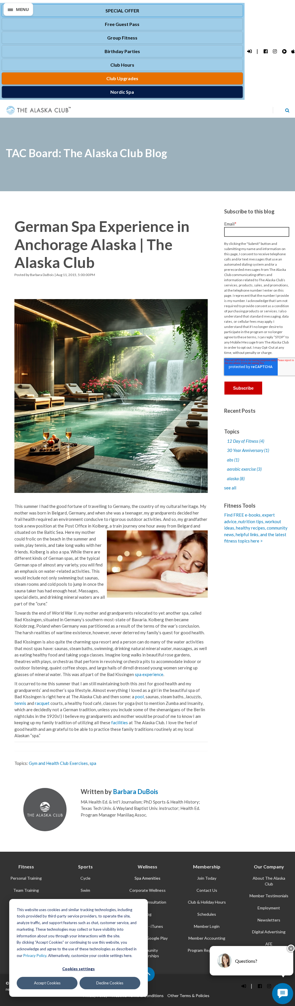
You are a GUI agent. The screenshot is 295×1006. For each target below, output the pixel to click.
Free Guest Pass (122, 24)
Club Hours (122, 64)
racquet (42, 703)
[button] (18, 9)
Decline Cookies (109, 983)
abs (233, 459)
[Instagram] (275, 51)
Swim (85, 890)
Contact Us (206, 890)
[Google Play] (284, 51)
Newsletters (269, 919)
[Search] (287, 110)
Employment (269, 907)
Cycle (85, 878)
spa (93, 763)
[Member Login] (249, 51)
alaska (236, 478)
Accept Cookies (47, 983)
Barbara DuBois (42, 275)
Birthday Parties (122, 51)
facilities (119, 722)
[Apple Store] (293, 51)
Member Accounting (206, 938)
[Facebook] (265, 51)
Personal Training (26, 878)
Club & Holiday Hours (207, 902)
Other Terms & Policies (188, 995)
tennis (20, 703)
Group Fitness (122, 37)
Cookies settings (78, 968)
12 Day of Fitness (245, 441)
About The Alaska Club (269, 881)
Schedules (206, 914)
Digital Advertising (268, 931)
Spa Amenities (147, 878)
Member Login (207, 926)
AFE (269, 943)
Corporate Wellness (147, 890)
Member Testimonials (268, 895)
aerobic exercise (244, 469)
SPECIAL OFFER (122, 10)
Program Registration (207, 950)
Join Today (206, 878)
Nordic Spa (122, 92)
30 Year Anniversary (248, 450)
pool (139, 696)
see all (230, 487)
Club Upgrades (122, 78)
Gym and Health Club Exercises (58, 763)
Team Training (26, 890)
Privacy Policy (34, 955)
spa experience (149, 674)
